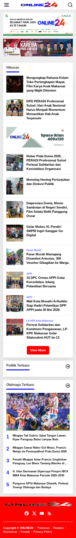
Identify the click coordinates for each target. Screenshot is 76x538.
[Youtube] (42, 513)
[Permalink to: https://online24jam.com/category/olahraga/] (67, 385)
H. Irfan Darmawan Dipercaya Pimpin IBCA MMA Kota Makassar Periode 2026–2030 (40, 473)
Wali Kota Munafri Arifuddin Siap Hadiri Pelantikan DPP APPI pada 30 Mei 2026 (46, 305)
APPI (29, 273)
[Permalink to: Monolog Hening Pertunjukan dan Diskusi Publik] (14, 186)
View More (38, 350)
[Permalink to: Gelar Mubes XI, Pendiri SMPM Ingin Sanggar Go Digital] (14, 233)
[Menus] (6, 5)
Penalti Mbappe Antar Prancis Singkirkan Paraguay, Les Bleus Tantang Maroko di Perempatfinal (39, 461)
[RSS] (49, 513)
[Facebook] (26, 513)
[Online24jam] (39, 4)
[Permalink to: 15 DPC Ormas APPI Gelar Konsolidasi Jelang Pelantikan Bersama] (14, 280)
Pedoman (43, 528)
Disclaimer (10, 531)
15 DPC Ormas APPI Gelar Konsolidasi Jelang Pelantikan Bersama (45, 282)
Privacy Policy (42, 531)
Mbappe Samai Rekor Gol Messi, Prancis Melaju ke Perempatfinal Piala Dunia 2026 (40, 449)
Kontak (25, 531)
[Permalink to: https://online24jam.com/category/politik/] (67, 366)
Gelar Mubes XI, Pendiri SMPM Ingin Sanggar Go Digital (44, 231)
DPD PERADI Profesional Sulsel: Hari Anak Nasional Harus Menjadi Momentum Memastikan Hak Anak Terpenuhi (45, 109)
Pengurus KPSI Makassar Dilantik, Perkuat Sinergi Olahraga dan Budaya (40, 485)
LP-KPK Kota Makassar (39, 320)
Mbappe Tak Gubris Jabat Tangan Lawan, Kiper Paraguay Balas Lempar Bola (39, 437)
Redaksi (58, 528)
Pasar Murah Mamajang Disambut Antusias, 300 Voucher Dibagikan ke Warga (47, 258)
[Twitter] (34, 513)
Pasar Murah (33, 250)
